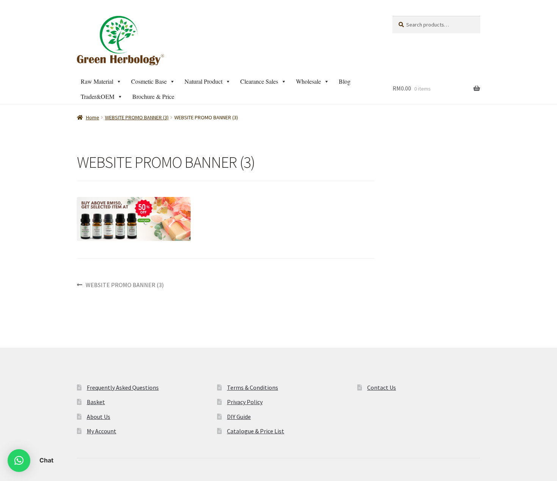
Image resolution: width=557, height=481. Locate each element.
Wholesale (308, 81)
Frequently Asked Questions (123, 387)
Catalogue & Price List (255, 431)
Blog (344, 81)
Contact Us (381, 387)
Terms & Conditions (252, 387)
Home (92, 117)
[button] (19, 460)
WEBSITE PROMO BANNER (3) (137, 117)
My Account (101, 431)
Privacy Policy (245, 402)
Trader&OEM (97, 96)
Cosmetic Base (149, 81)
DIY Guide (239, 416)
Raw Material (97, 81)
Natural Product (203, 81)
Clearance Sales (259, 81)
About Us (98, 416)
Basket (96, 402)
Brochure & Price (153, 96)
